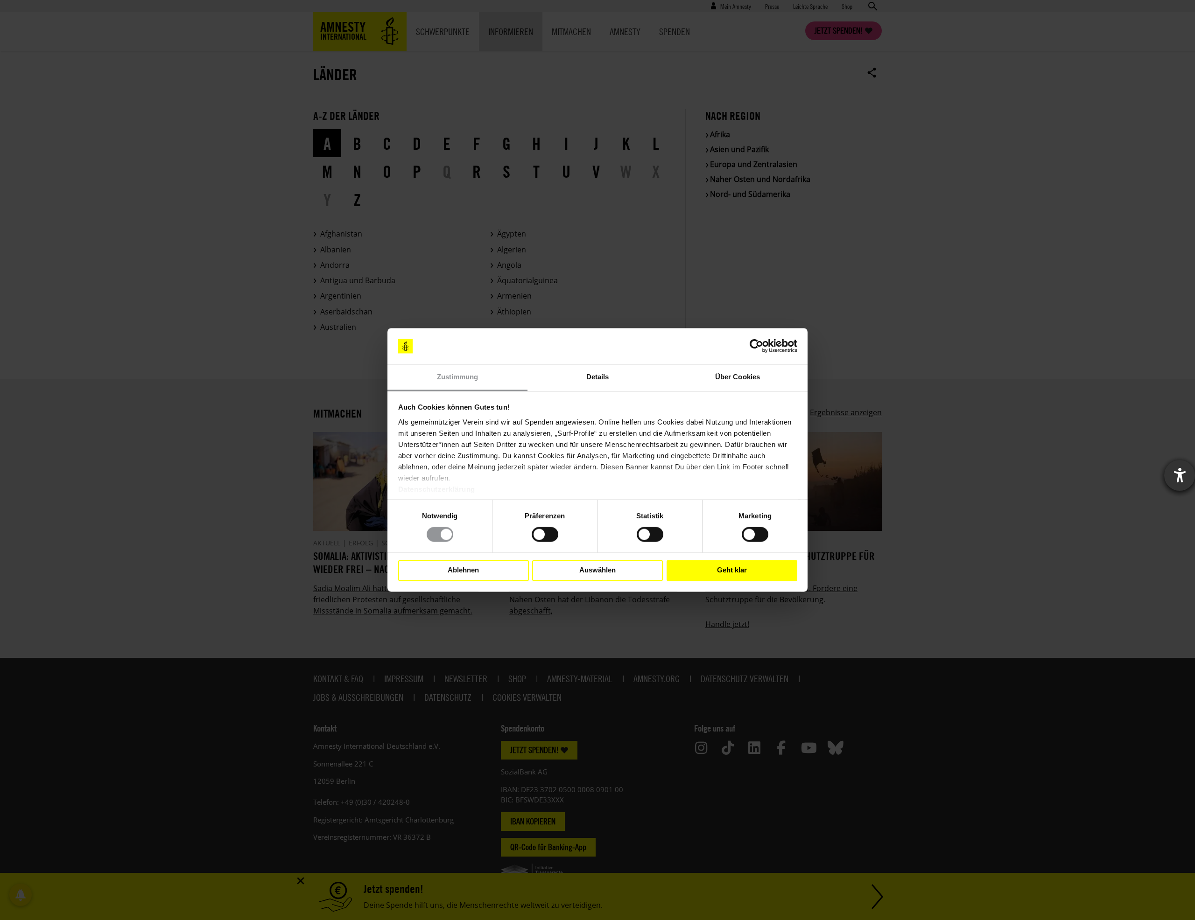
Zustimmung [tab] (457, 377)
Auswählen (597, 570)
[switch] (545, 534)
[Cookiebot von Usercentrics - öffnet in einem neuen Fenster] (756, 346)
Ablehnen (463, 570)
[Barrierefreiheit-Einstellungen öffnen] (1179, 475)
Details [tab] (597, 377)
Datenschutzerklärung (436, 489)
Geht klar (732, 570)
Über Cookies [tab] (737, 377)
